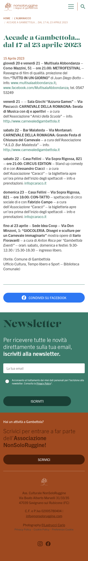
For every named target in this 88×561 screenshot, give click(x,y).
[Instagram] (40, 544)
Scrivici (44, 459)
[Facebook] (48, 544)
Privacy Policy (43, 383)
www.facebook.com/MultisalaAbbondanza (35, 87)
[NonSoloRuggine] (21, 6)
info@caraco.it (35, 183)
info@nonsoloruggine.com (44, 516)
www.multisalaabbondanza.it (33, 82)
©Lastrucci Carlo (53, 525)
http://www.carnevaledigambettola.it (31, 121)
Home (6, 18)
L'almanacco (22, 18)
